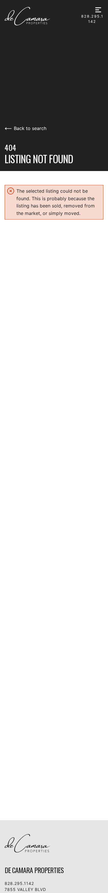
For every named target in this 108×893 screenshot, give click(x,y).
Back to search (30, 128)
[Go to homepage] (43, 16)
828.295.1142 (92, 19)
